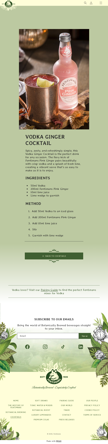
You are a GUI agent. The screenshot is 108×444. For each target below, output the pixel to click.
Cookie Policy (92, 410)
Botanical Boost (41, 410)
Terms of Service (92, 415)
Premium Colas (41, 420)
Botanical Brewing (16, 412)
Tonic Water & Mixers (41, 405)
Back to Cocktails (55, 256)
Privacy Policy (92, 405)
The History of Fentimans (16, 406)
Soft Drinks (41, 401)
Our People (92, 401)
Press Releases (66, 420)
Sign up (85, 336)
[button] (101, 3)
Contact (66, 415)
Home (16, 401)
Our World (66, 405)
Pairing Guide (49, 290)
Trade (67, 410)
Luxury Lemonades (41, 415)
